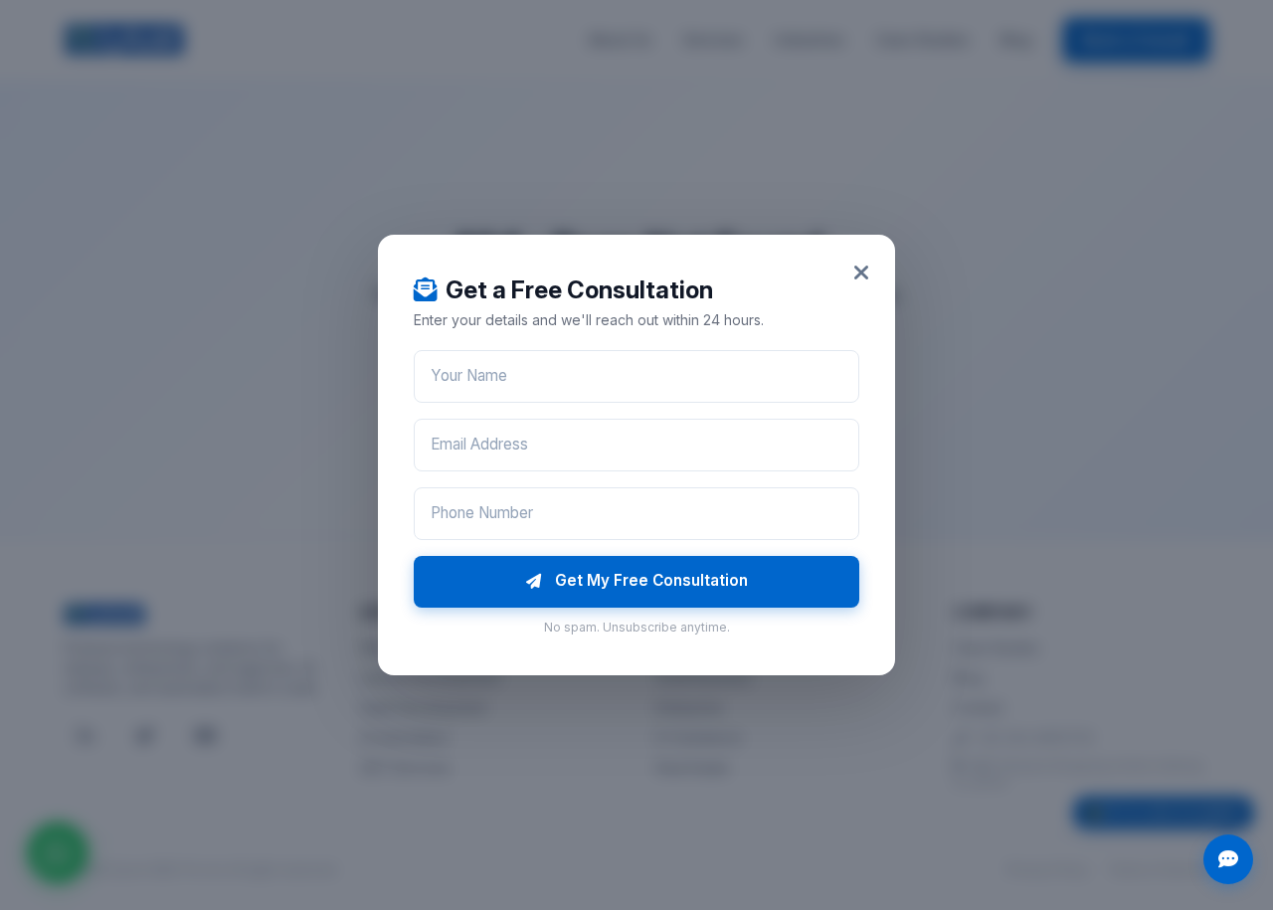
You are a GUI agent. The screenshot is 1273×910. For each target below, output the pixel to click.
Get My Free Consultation (651, 580)
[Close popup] (861, 273)
